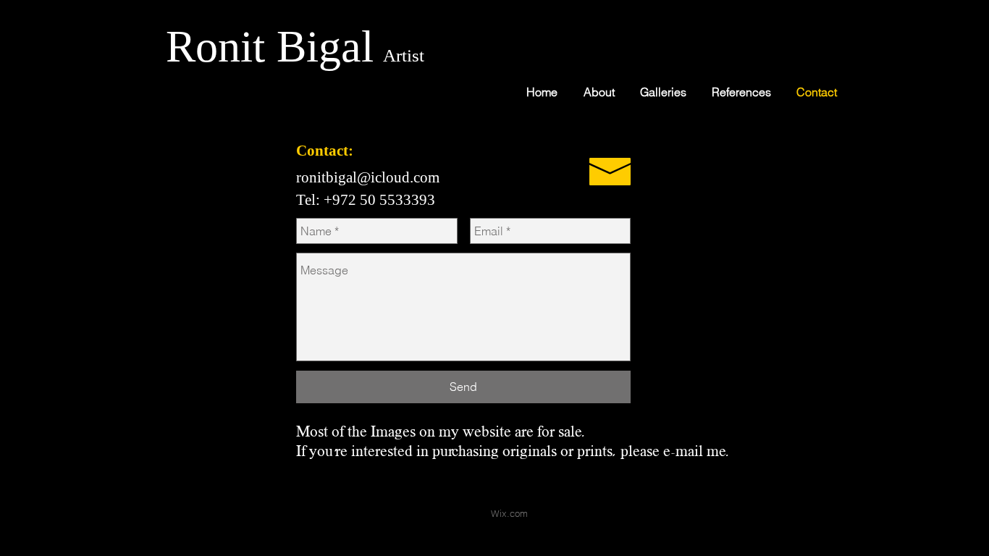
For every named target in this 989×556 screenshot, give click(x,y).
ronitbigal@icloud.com (367, 177)
